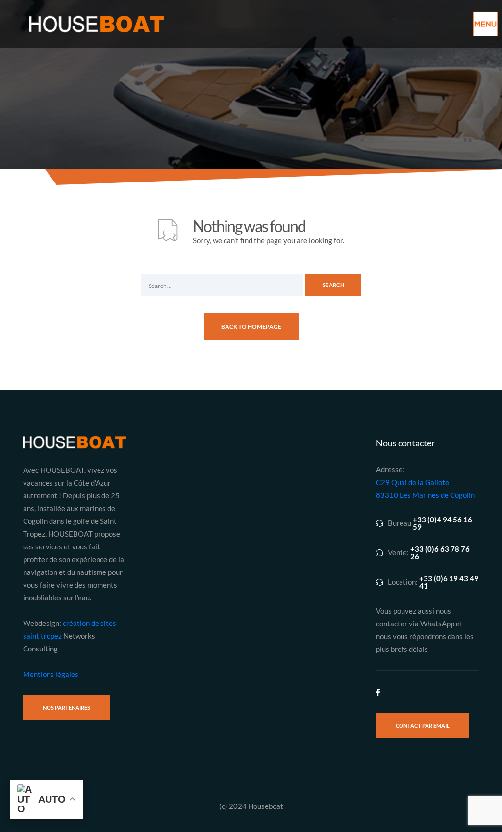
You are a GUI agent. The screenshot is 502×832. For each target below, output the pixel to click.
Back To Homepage (251, 326)
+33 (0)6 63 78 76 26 (440, 553)
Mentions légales (50, 674)
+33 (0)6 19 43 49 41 (448, 582)
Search (333, 285)
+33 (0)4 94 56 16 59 (442, 523)
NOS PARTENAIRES (66, 707)
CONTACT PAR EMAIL (423, 725)
